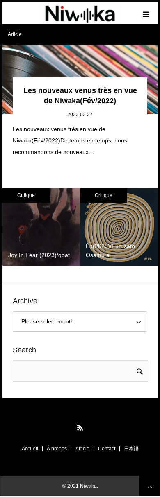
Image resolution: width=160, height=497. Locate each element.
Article (82, 448)
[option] (41, 227)
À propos (57, 448)
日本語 (131, 448)
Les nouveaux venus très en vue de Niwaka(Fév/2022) (80, 95)
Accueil (30, 448)
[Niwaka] (80, 13)
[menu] (147, 13)
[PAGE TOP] (149, 486)
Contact (106, 448)
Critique (26, 195)
